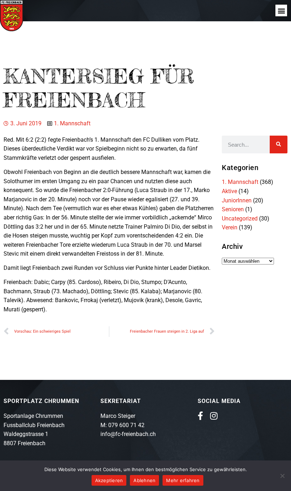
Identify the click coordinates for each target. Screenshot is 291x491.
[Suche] (278, 144)
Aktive (229, 191)
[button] (281, 10)
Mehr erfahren (182, 480)
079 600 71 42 (126, 425)
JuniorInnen (237, 200)
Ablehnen (144, 480)
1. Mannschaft (72, 123)
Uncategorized (240, 218)
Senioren (233, 209)
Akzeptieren (109, 480)
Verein (229, 227)
